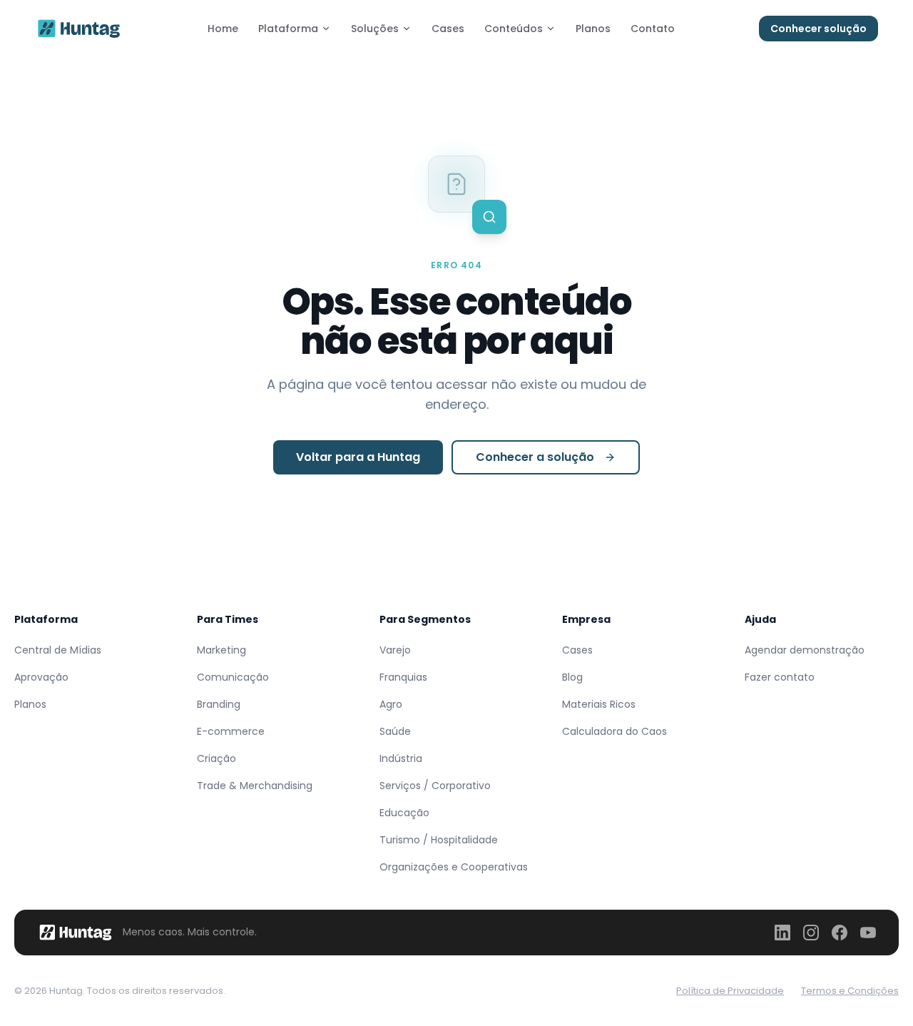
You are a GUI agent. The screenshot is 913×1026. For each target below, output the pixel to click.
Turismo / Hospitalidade (438, 840)
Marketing (221, 650)
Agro (390, 704)
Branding (218, 704)
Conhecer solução (818, 28)
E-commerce (231, 731)
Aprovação (41, 677)
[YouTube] (868, 932)
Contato (653, 28)
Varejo (395, 650)
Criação (216, 758)
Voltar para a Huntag (358, 457)
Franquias (403, 677)
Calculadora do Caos (614, 731)
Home (223, 28)
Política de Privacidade (730, 990)
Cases (448, 28)
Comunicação (233, 677)
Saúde (395, 731)
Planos (593, 28)
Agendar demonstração (804, 650)
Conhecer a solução (535, 457)
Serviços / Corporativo (435, 785)
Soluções (375, 28)
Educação (404, 813)
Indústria (400, 758)
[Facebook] (839, 932)
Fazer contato (780, 677)
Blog (572, 677)
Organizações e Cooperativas (453, 867)
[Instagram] (811, 932)
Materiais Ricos (599, 704)
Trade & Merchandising (254, 785)
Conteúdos (513, 28)
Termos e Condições (850, 990)
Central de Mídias (57, 650)
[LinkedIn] (782, 932)
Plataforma (288, 28)
